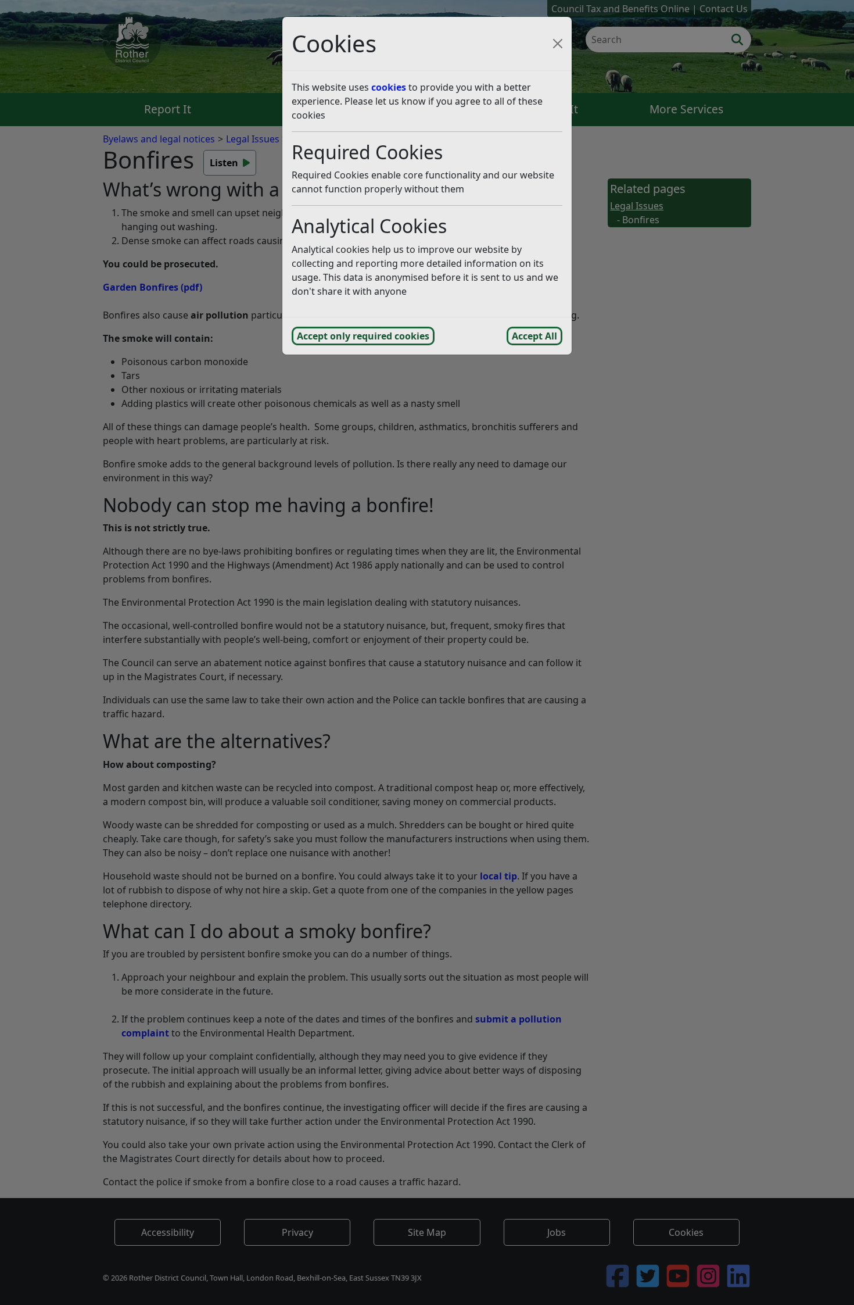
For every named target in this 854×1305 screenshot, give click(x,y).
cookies (388, 87)
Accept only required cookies (363, 336)
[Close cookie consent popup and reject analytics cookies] (557, 43)
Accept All (534, 336)
